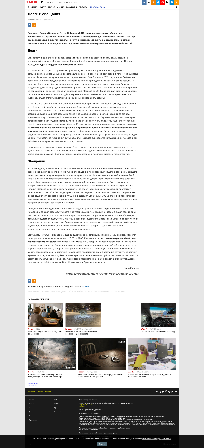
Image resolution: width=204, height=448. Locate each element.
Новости (31, 400)
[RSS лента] (176, 2)
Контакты (48, 392)
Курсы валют (33, 420)
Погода (31, 416)
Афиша (60, 7)
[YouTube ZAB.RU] (162, 2)
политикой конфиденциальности (156, 439)
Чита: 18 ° (51, 2)
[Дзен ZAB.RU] (149, 2)
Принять (102, 444)
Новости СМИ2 (32, 385)
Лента (34, 7)
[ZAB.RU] (32, 3)
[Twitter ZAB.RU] (158, 2)
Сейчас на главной (38, 299)
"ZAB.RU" (85, 286)
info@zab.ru (83, 406)
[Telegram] (169, 391)
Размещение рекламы (35, 392)
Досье (31, 412)
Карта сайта (58, 412)
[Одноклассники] (160, 391)
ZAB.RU (56, 400)
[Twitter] (163, 391)
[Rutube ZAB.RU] (167, 2)
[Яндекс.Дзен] (166, 391)
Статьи (51, 7)
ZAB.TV (43, 7)
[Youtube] (176, 391)
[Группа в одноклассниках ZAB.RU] (153, 2)
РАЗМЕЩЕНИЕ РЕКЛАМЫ (76, 7)
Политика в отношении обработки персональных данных (98, 433)
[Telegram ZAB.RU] (172, 2)
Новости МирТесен (33, 383)
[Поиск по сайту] (142, 7)
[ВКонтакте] (157, 391)
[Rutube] (172, 391)
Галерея (31, 408)
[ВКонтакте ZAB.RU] (144, 2)
